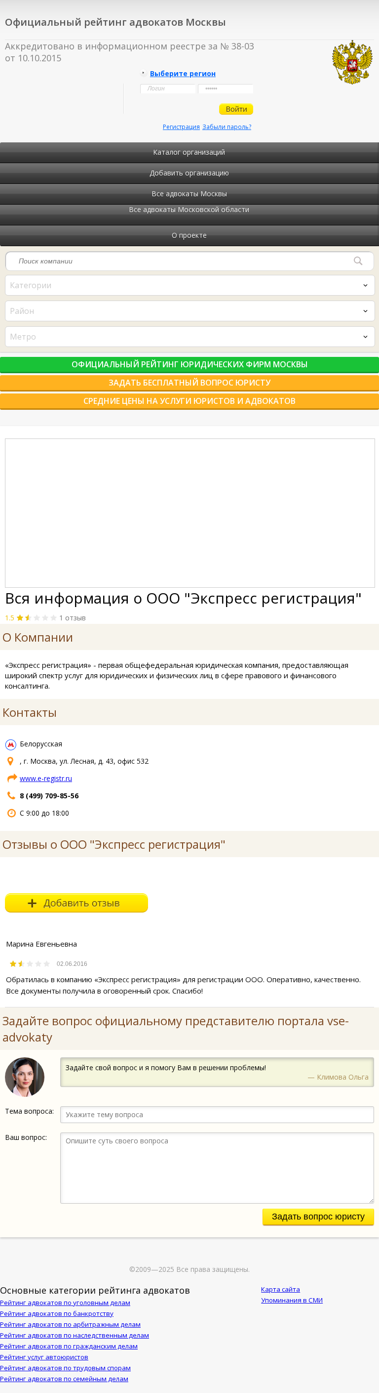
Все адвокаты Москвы (189, 193)
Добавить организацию (189, 172)
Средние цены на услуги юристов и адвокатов (189, 400)
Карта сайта (280, 1289)
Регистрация (181, 127)
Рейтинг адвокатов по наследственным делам (74, 1335)
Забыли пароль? (226, 127)
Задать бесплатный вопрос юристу (189, 382)
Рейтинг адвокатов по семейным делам (64, 1378)
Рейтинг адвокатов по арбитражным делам (70, 1324)
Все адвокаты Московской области (189, 209)
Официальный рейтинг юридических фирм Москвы (190, 364)
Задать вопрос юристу (318, 1216)
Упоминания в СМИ (292, 1300)
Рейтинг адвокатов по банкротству (57, 1313)
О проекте (189, 235)
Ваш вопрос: (26, 1137)
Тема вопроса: (29, 1111)
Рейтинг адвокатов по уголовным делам (65, 1302)
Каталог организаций (189, 152)
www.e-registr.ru (46, 778)
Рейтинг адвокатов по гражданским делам (69, 1346)
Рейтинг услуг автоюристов (44, 1356)
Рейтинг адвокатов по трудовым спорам (65, 1367)
